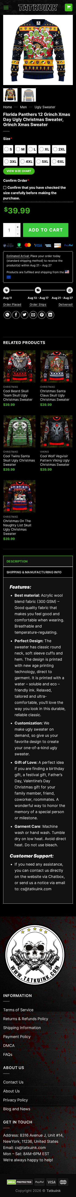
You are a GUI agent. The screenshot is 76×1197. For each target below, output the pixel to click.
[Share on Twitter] (24, 315)
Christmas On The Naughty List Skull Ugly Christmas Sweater (17, 527)
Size (7, 138)
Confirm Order (16, 180)
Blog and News (16, 1109)
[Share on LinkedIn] (50, 315)
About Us (11, 1091)
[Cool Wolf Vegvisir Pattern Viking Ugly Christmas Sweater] (56, 431)
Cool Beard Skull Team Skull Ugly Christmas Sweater (18, 395)
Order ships (38, 304)
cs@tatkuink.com (36, 889)
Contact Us (13, 1082)
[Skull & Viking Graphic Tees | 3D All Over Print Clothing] (38, 7)
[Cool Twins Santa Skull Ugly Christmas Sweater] (19, 431)
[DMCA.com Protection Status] (20, 1182)
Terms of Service (18, 1010)
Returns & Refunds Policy (25, 1019)
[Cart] (68, 7)
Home (7, 107)
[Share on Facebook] (16, 315)
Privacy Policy (15, 1100)
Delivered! (66, 304)
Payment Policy (17, 1036)
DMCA (9, 1045)
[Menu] (6, 7)
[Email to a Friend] (33, 315)
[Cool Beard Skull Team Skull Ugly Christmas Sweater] (19, 366)
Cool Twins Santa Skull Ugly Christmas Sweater (19, 460)
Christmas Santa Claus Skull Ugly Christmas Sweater (54, 395)
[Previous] (10, 50)
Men (23, 107)
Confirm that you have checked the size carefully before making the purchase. (34, 192)
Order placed (12, 304)
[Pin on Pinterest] (42, 315)
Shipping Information (22, 1027)
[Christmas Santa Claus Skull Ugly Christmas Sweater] (56, 366)
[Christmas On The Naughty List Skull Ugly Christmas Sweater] (19, 496)
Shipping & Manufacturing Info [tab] (34, 572)
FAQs (7, 1054)
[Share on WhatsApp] (7, 315)
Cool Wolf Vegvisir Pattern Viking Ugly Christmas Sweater (55, 460)
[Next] (66, 50)
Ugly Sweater (45, 107)
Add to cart (45, 230)
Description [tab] (17, 561)
